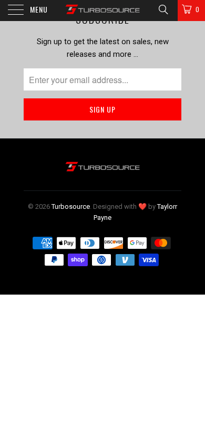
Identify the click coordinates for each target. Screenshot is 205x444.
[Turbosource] (103, 10)
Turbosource (71, 206)
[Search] (162, 9)
